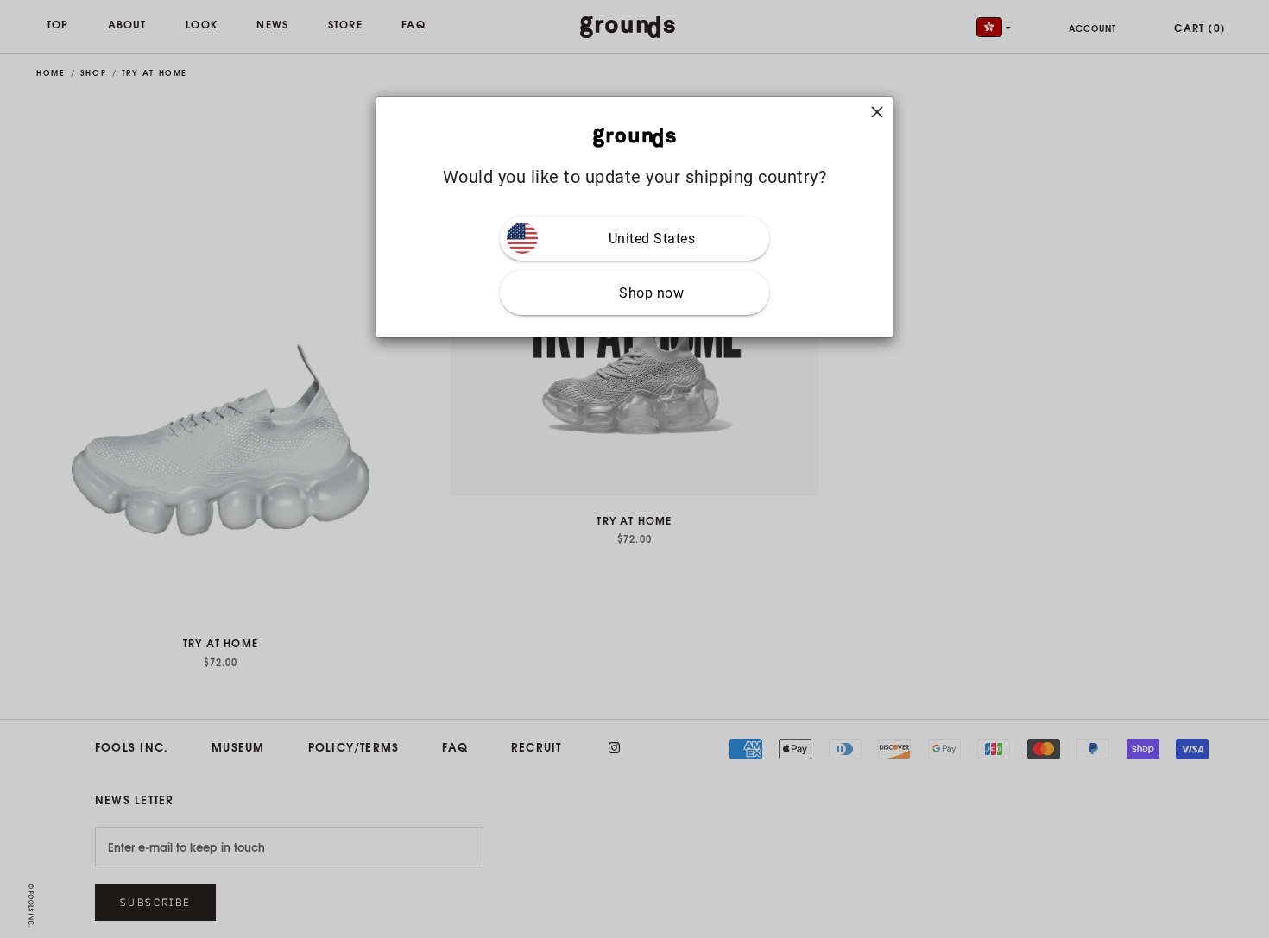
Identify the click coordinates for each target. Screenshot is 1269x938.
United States (652, 238)
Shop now (651, 293)
